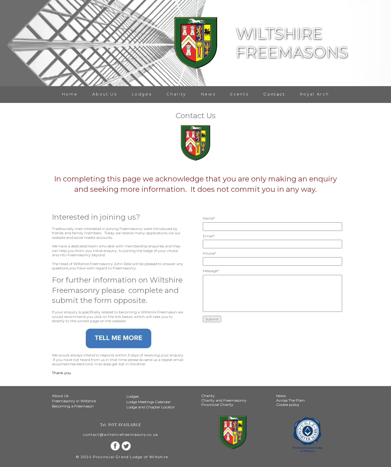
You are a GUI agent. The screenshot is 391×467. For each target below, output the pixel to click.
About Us (104, 94)
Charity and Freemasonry (224, 400)
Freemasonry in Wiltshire (74, 401)
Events (239, 94)
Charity (176, 94)
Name (209, 218)
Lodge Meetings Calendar (148, 402)
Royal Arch (314, 94)
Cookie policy (287, 404)
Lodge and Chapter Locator (150, 407)
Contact (274, 94)
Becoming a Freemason (73, 406)
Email (209, 236)
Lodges (142, 94)
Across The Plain (290, 400)
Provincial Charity (217, 404)
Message (211, 271)
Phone (209, 253)
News (208, 94)
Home (70, 94)
